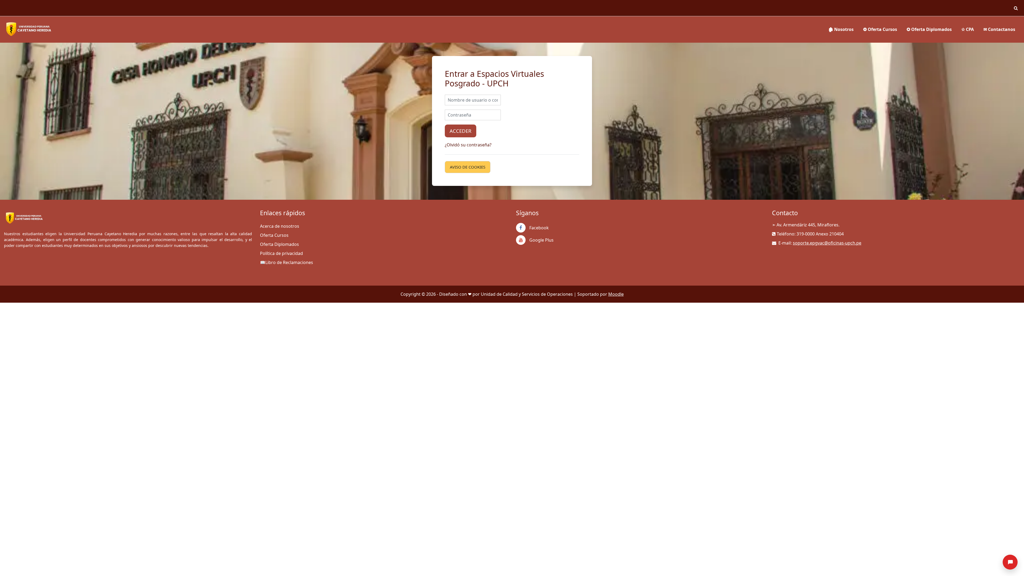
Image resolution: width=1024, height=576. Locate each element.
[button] (1015, 8)
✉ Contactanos (999, 29)
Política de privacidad (281, 253)
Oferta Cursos (274, 235)
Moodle (616, 294)
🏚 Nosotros (841, 29)
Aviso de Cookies (467, 167)
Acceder (460, 130)
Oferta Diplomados (279, 244)
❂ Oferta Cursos (880, 29)
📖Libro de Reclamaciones (286, 262)
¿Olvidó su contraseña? (468, 145)
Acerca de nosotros (279, 226)
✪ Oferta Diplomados (929, 29)
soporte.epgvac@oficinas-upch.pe (827, 243)
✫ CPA (967, 29)
